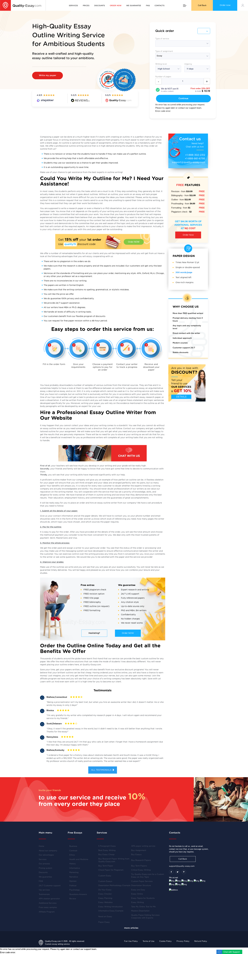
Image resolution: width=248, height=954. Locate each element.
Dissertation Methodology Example (114, 886)
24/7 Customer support (50, 886)
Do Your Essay (105, 890)
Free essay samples (48, 907)
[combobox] (182, 56)
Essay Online (137, 894)
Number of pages (163, 77)
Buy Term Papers (139, 866)
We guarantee (133, 5)
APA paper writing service (143, 846)
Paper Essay (104, 922)
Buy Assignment (138, 850)
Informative (74, 868)
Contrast (73, 851)
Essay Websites (105, 902)
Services (73, 5)
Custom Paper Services (142, 881)
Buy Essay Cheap (106, 855)
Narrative (73, 877)
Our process (44, 864)
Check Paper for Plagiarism (110, 870)
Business (73, 846)
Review (72, 899)
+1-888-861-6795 (195, 158)
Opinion (72, 881)
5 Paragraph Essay (107, 846)
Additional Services (47, 903)
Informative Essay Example (110, 911)
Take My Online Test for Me (143, 907)
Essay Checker (105, 894)
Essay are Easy (138, 890)
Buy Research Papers (141, 860)
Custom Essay (104, 876)
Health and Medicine (78, 859)
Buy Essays (136, 855)
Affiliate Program (47, 912)
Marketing (74, 872)
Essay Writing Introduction (110, 907)
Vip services (44, 890)
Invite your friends (50, 790)
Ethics (72, 855)
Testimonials (44, 894)
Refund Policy (200, 941)
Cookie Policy (165, 941)
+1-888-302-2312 (195, 155)
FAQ (148, 5)
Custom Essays (105, 881)
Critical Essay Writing (141, 870)
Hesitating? (94, 633)
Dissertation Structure (141, 886)
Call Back (202, 5)
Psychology (74, 890)
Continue (183, 98)
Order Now (188, 235)
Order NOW (133, 242)
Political (72, 886)
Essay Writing (137, 902)
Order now (225, 5)
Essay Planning (105, 898)
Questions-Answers (78, 894)
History (72, 864)
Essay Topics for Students (143, 898)
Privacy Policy (183, 941)
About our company (48, 851)
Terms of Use (148, 941)
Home (41, 846)
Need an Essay (105, 917)
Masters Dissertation (140, 911)
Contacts (159, 5)
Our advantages (46, 855)
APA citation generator (49, 899)
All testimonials (101, 770)
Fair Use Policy (131, 941)
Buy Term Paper (105, 866)
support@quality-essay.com (188, 162)
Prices (86, 5)
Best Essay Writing (107, 850)
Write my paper (47, 75)
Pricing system (45, 868)
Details (181, 397)
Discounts (99, 5)
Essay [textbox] (159, 56)
